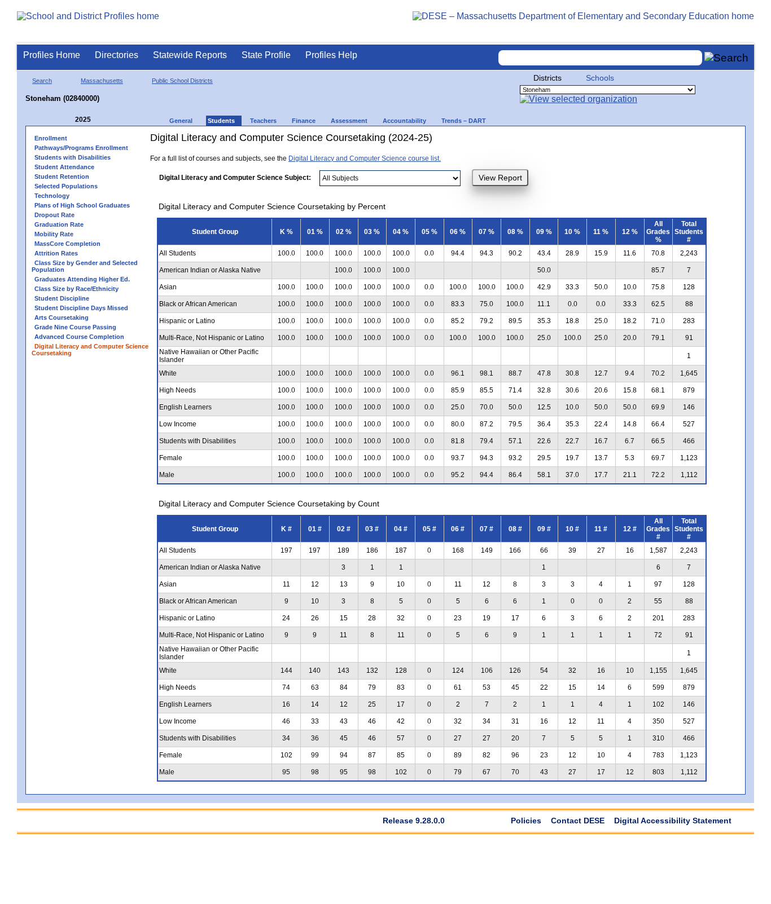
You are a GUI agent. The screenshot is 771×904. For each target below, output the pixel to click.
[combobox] (600, 57)
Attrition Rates (56, 253)
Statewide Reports (190, 55)
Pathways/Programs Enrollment (81, 147)
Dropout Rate (54, 214)
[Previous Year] (67, 120)
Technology (51, 195)
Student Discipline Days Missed (81, 308)
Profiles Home (51, 55)
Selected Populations (66, 186)
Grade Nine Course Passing (75, 327)
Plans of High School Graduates (82, 205)
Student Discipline (61, 298)
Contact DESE (577, 820)
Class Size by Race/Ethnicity (76, 288)
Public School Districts (182, 80)
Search (42, 80)
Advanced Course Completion (79, 336)
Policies (526, 820)
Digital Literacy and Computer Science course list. (364, 158)
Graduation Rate (59, 224)
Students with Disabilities (72, 157)
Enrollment (50, 138)
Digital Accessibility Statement (672, 820)
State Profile (266, 55)
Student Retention (61, 176)
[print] (579, 142)
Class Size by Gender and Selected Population (85, 266)
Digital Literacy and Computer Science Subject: (235, 178)
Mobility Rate (53, 234)
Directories (116, 55)
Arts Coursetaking (61, 317)
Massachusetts (102, 80)
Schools (600, 77)
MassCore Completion (67, 243)
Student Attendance (64, 167)
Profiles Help (331, 55)
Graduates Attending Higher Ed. (82, 279)
